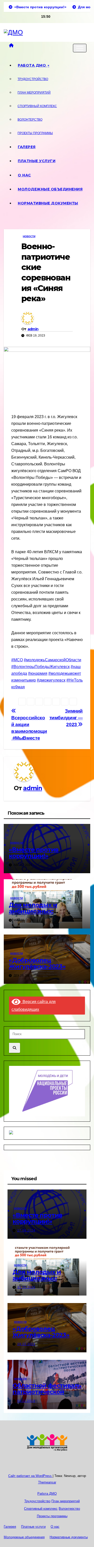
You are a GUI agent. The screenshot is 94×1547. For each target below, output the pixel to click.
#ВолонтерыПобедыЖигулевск (40, 667)
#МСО (17, 660)
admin (33, 329)
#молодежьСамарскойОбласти (52, 660)
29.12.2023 (26, 1344)
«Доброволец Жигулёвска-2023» (37, 963)
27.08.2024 (26, 1230)
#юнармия (37, 673)
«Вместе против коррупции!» (33, 852)
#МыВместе (26, 738)
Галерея (27, 147)
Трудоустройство (33, 79)
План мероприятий (34, 92)
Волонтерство (30, 119)
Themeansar (47, 1482)
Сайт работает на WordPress (30, 1476)
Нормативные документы (48, 203)
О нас (24, 175)
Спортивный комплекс (37, 106)
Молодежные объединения (50, 189)
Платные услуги (36, 161)
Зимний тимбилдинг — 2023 (66, 717)
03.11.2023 (26, 1401)
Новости (29, 236)
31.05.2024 (26, 1287)
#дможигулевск (51, 680)
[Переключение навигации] (79, 48)
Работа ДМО (32, 65)
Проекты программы (35, 133)
